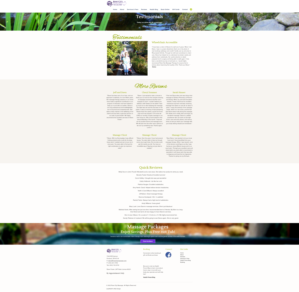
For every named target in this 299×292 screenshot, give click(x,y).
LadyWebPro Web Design (113, 289)
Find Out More (148, 241)
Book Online (165, 9)
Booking (182, 262)
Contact (185, 9)
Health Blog (154, 9)
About (122, 9)
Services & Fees (132, 9)
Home (115, 9)
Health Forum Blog (185, 260)
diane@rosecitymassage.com (117, 261)
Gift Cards (175, 9)
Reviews (144, 9)
